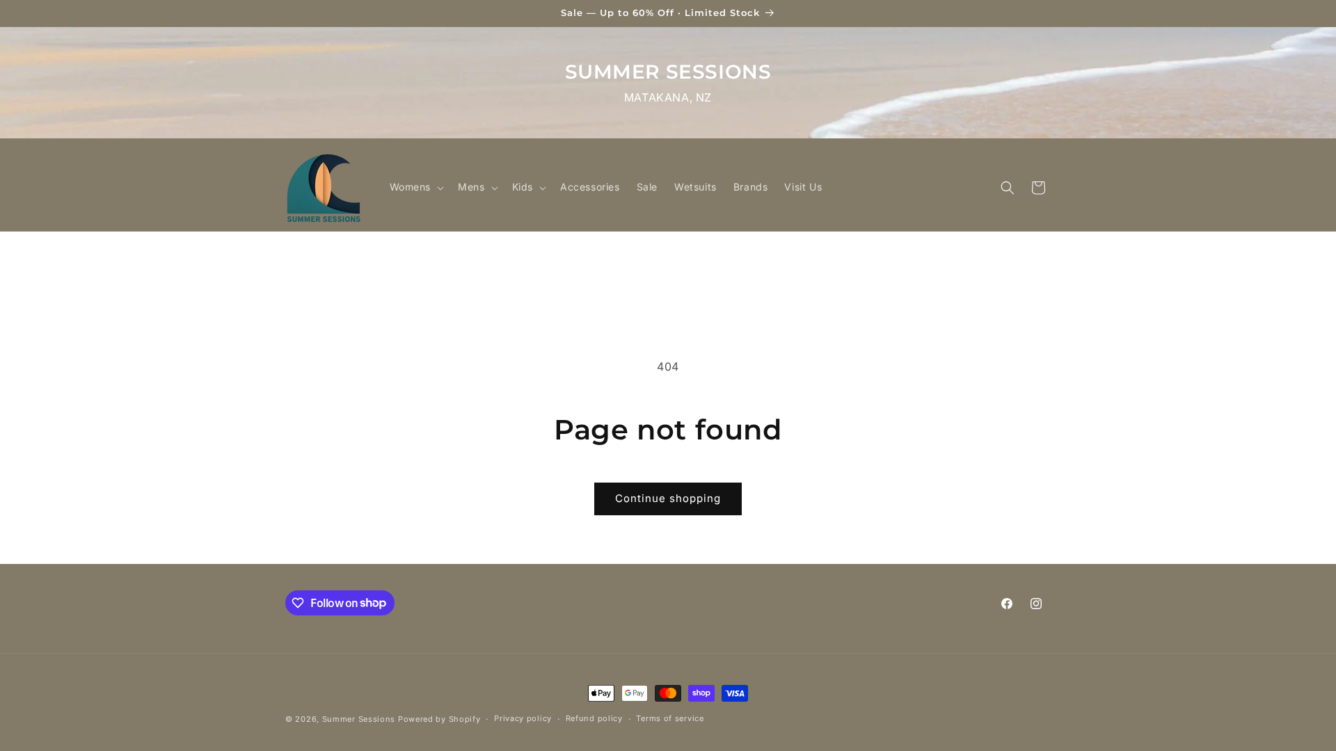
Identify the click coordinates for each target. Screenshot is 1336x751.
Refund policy (594, 718)
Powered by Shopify (439, 719)
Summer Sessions (359, 719)
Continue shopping (668, 498)
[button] (415, 187)
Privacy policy (523, 718)
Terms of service (669, 718)
